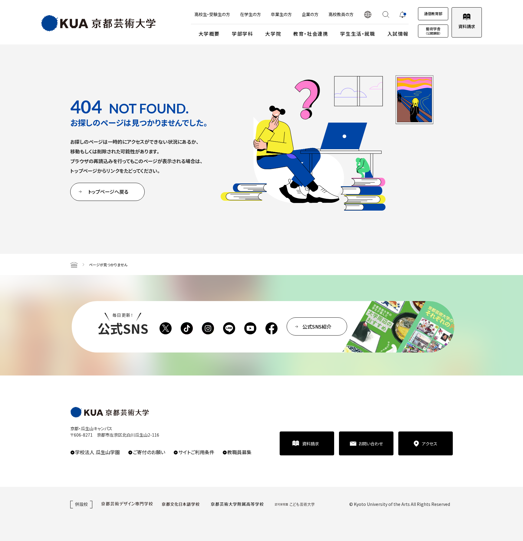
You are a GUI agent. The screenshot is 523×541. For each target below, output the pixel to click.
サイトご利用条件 (196, 452)
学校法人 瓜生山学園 (97, 452)
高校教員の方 (341, 14)
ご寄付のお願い (149, 452)
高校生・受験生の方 (212, 14)
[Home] (74, 264)
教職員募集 (239, 452)
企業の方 (310, 14)
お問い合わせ (370, 444)
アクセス (429, 444)
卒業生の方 (281, 14)
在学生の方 (250, 14)
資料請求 (466, 26)
